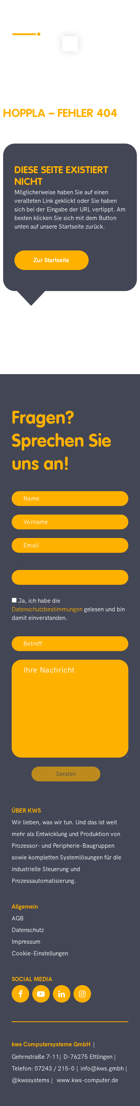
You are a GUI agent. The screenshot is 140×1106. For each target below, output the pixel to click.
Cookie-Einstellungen (40, 953)
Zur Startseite (51, 260)
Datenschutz (28, 930)
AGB (18, 918)
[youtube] (41, 994)
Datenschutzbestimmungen (48, 609)
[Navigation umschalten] (119, 27)
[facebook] (20, 994)
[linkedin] (61, 994)
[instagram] (82, 994)
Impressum (26, 942)
